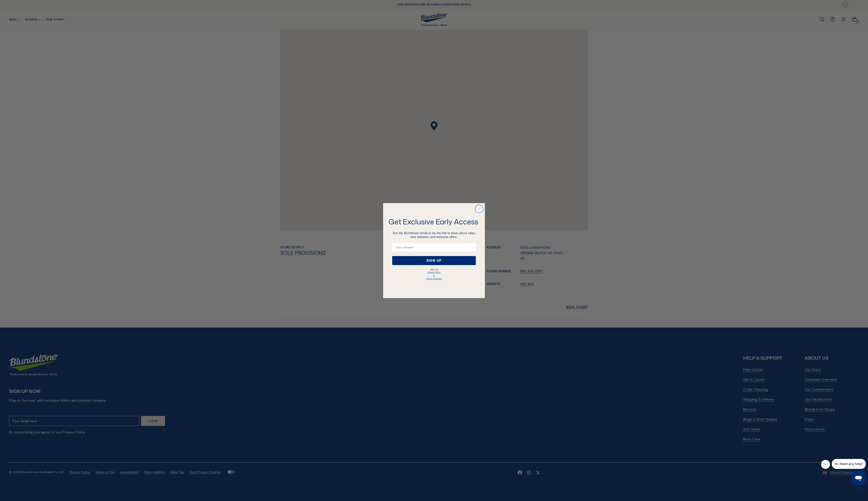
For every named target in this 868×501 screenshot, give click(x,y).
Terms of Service (434, 278)
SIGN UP (434, 261)
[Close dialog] (479, 209)
